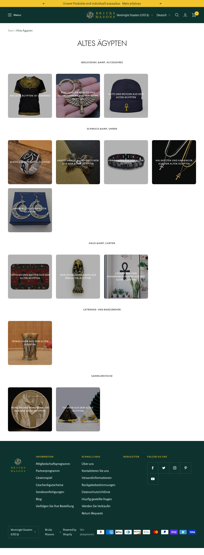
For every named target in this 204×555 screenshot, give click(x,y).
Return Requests (92, 513)
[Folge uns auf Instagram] (174, 467)
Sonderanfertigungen (50, 492)
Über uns (88, 463)
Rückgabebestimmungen (98, 485)
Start (11, 30)
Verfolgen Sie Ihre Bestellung (55, 506)
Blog (39, 499)
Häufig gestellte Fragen (97, 499)
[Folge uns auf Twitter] (163, 467)
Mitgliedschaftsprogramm (53, 463)
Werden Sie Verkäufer (96, 506)
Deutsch (162, 15)
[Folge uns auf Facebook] (152, 467)
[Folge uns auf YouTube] (152, 478)
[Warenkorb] (194, 15)
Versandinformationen (97, 477)
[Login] (185, 15)
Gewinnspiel (44, 477)
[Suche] (177, 15)
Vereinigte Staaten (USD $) (133, 15)
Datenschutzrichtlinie (96, 492)
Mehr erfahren (131, 3)
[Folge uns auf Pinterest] (185, 467)
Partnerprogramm (48, 470)
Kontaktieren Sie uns (95, 470)
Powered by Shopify (69, 532)
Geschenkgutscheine (49, 485)
